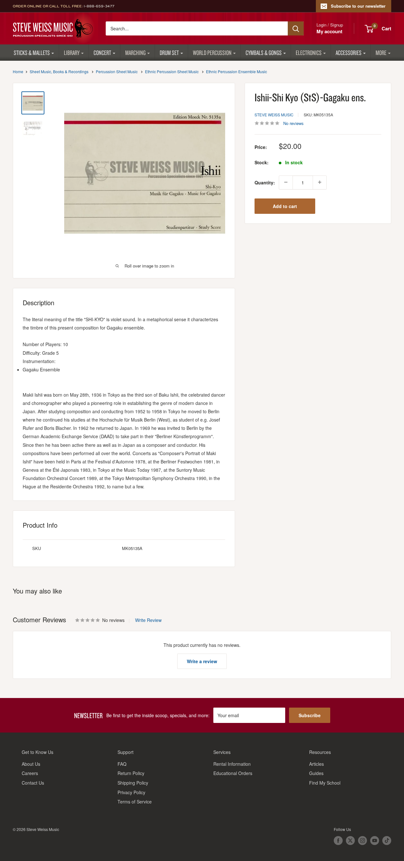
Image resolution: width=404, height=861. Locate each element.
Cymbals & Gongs (264, 52)
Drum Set (169, 52)
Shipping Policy (133, 783)
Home (18, 71)
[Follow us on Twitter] (350, 840)
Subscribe (310, 715)
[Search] (296, 28)
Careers (30, 773)
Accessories (349, 52)
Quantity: (265, 182)
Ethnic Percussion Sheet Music (172, 71)
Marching (135, 52)
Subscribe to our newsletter (358, 6)
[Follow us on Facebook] (338, 840)
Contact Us (33, 783)
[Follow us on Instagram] (362, 840)
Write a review (202, 661)
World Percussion (212, 52)
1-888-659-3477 (99, 6)
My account (329, 31)
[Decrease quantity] (286, 182)
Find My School (324, 783)
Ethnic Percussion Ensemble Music (236, 71)
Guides (316, 773)
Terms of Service (135, 801)
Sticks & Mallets (32, 52)
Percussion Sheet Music (117, 71)
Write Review (148, 620)
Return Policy (131, 773)
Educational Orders (232, 773)
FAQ (122, 764)
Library (72, 52)
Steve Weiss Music (274, 114)
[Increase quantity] (319, 182)
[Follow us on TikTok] (386, 840)
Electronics (309, 52)
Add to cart (285, 206)
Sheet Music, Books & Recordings (59, 71)
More (381, 52)
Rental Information (232, 764)
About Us (31, 764)
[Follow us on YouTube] (374, 840)
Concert (102, 52)
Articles (316, 764)
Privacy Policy (131, 792)
